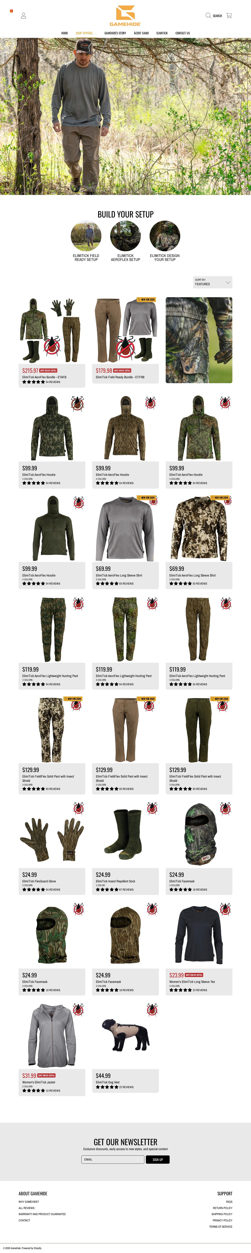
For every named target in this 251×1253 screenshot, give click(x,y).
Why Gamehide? (29, 1202)
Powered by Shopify (31, 1248)
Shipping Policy (222, 1214)
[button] (215, 16)
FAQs (229, 1202)
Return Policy (222, 1208)
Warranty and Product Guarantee (42, 1214)
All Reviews (27, 1208)
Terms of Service (220, 1227)
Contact (24, 1220)
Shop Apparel (85, 33)
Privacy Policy (222, 1220)
